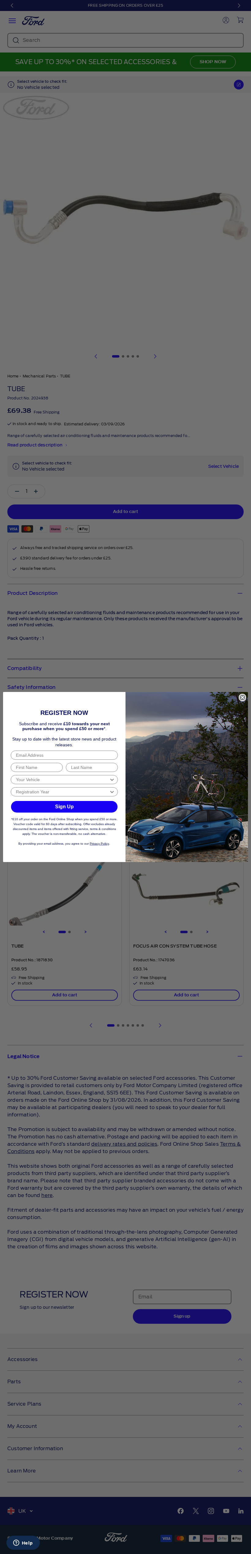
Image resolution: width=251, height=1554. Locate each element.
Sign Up (64, 806)
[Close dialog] (242, 697)
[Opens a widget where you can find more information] (23, 1543)
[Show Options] (112, 779)
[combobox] (62, 779)
